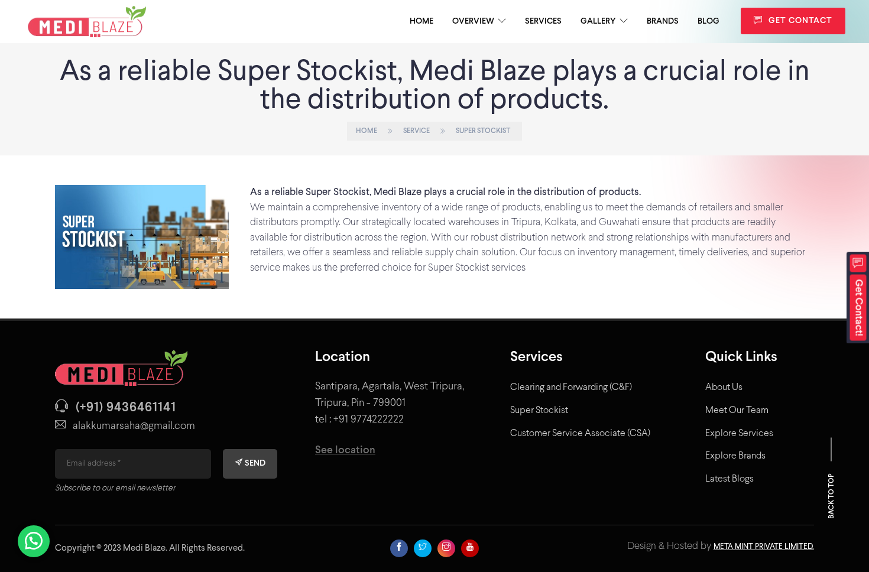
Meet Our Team (737, 410)
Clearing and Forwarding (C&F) (571, 387)
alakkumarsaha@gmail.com (134, 426)
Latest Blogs (729, 478)
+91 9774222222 (368, 420)
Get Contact (799, 21)
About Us (723, 387)
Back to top (831, 495)
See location (345, 451)
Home (421, 21)
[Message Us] (34, 534)
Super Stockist (539, 410)
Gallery (598, 21)
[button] (858, 298)
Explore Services (739, 433)
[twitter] (423, 548)
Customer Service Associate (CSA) (580, 433)
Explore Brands (735, 455)
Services (543, 21)
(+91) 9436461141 (126, 408)
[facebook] (399, 548)
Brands (663, 21)
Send (254, 463)
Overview (473, 21)
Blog (708, 21)
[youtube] (470, 548)
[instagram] (446, 548)
